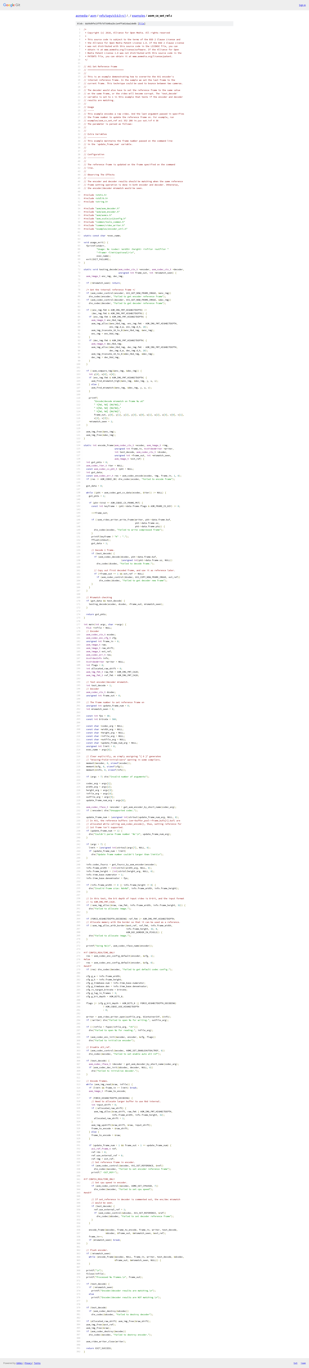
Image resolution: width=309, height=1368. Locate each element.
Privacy (28, 1363)
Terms (37, 1363)
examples (138, 16)
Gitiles (19, 1363)
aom (93, 16)
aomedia (82, 16)
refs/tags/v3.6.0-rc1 (112, 16)
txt (295, 1363)
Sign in (302, 5)
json (303, 1363)
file (141, 23)
